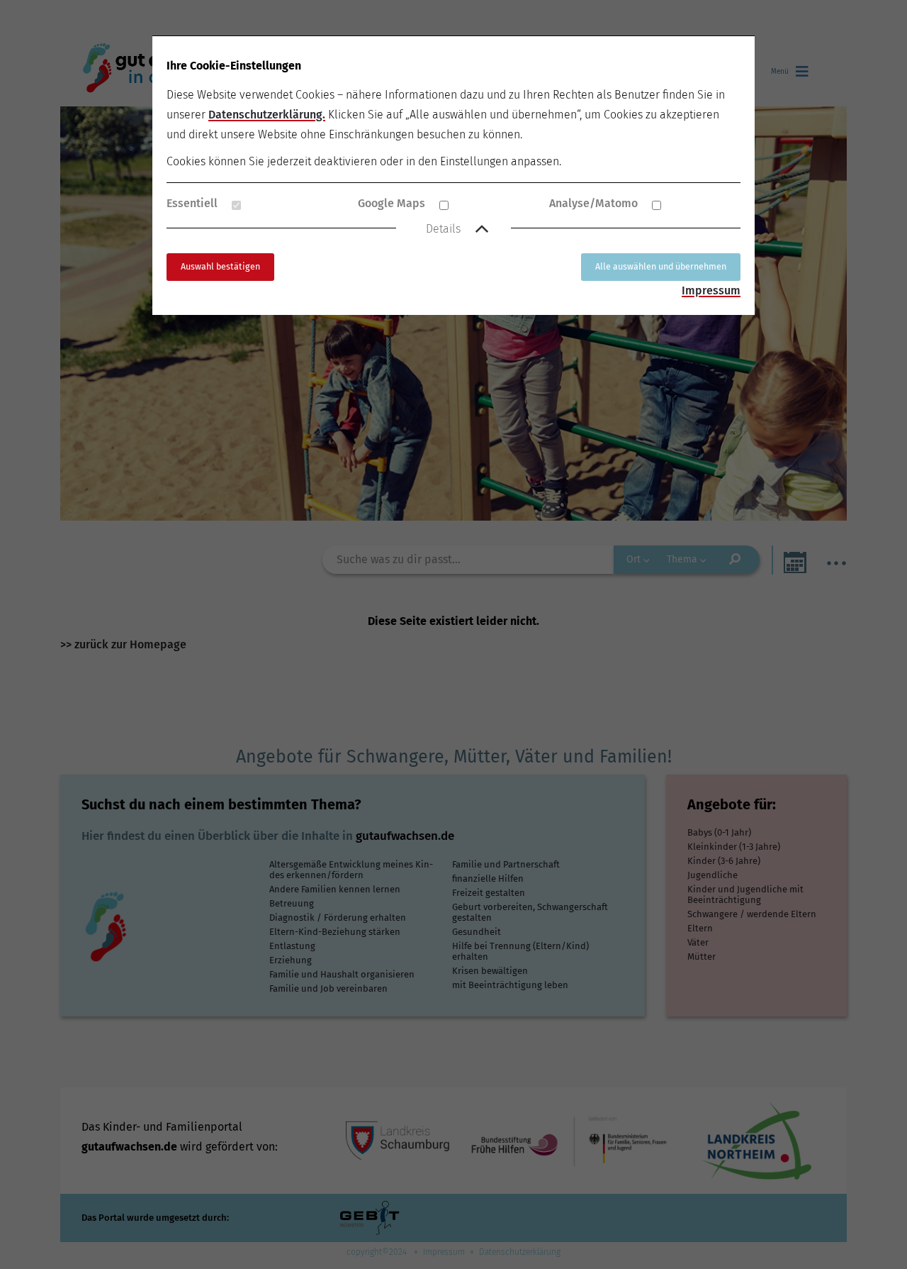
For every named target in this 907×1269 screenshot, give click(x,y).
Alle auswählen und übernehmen (660, 266)
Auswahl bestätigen (220, 266)
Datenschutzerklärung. (266, 114)
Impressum (711, 290)
